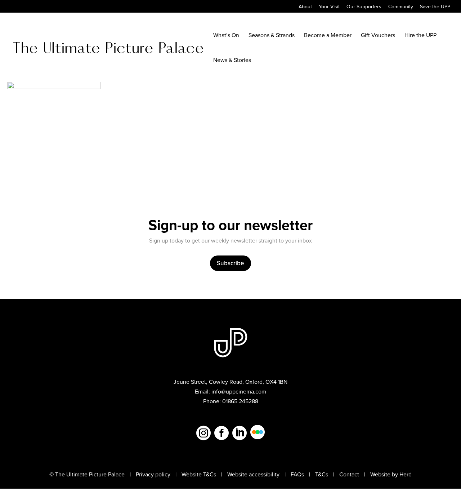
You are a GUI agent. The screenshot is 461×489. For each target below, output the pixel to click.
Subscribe (230, 263)
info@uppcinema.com (238, 391)
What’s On (226, 35)
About (305, 7)
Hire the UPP (420, 35)
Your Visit (329, 7)
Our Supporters (363, 7)
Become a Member (328, 35)
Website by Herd (391, 474)
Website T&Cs (199, 474)
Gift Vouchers (378, 35)
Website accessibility (253, 474)
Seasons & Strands (272, 35)
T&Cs (321, 474)
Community (400, 7)
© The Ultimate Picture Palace (87, 474)
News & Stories (232, 60)
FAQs (297, 474)
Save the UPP (435, 7)
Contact (349, 474)
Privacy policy (153, 474)
